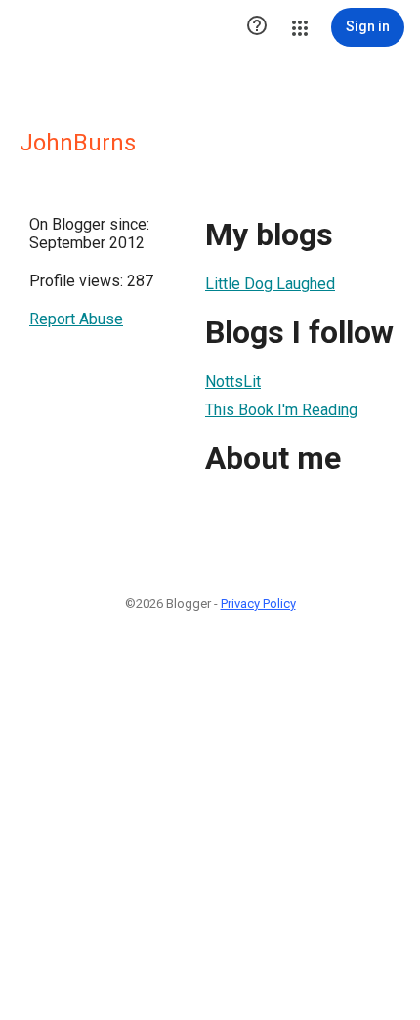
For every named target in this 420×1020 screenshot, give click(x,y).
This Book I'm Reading (281, 410)
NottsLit (233, 381)
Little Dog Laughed (270, 284)
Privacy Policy (258, 603)
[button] (256, 27)
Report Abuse (76, 319)
